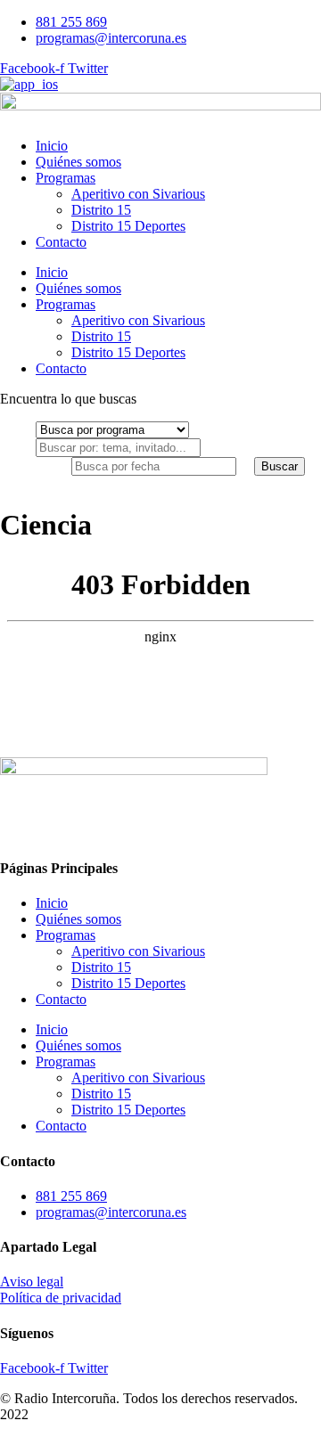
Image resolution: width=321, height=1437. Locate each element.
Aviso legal (31, 1281)
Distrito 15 (101, 209)
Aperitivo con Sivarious (138, 193)
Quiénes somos (78, 161)
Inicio (52, 145)
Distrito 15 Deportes (128, 225)
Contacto (61, 241)
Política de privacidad (60, 1297)
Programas (65, 177)
